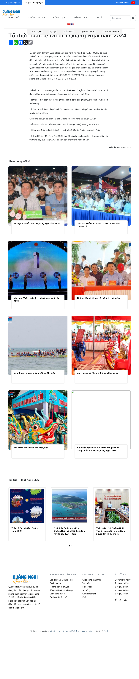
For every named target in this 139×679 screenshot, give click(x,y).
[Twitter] (120, 600)
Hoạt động (37, 32)
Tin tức (99, 17)
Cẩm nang (68, 32)
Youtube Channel (122, 2)
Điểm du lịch (80, 17)
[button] (69, 545)
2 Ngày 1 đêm (122, 583)
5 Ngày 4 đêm (122, 593)
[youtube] (125, 600)
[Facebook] (115, 600)
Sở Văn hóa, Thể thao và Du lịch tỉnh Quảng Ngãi (71, 631)
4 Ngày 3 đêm (122, 590)
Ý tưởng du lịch (36, 17)
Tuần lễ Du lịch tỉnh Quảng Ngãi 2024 (25, 530)
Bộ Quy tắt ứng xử (58, 597)
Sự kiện (53, 32)
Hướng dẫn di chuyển (59, 586)
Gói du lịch (59, 17)
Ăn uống (86, 590)
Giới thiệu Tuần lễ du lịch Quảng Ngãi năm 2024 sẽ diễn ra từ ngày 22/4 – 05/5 (69, 531)
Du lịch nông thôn (12, 2)
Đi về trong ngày (122, 579)
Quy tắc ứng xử (88, 32)
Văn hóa (86, 583)
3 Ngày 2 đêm (122, 586)
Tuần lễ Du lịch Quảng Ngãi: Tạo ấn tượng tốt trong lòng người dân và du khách (110, 531)
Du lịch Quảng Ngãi (34, 2)
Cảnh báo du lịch (111, 32)
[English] (72, 23)
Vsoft (106, 631)
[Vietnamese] (69, 23)
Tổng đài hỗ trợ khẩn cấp (61, 590)
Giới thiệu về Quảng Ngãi (61, 579)
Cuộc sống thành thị (91, 579)
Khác (84, 597)
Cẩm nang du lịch (58, 593)
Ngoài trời (87, 586)
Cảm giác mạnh (89, 593)
